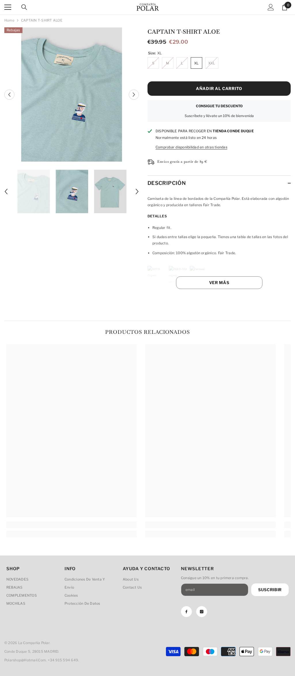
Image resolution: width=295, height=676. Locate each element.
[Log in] (271, 7)
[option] (71, 94)
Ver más (219, 282)
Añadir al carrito (219, 88)
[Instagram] (201, 611)
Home (9, 20)
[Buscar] (24, 7)
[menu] (7, 7)
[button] (9, 94)
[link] (71, 525)
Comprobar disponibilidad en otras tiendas (191, 147)
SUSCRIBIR (270, 589)
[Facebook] (186, 611)
